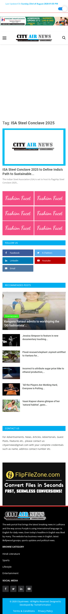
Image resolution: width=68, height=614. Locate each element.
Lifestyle (7, 566)
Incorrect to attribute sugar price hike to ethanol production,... (43, 370)
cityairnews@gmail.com (15, 444)
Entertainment (10, 573)
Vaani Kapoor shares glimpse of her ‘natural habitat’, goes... (41, 403)
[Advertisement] (34, 80)
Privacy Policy (45, 611)
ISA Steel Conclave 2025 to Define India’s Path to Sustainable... (32, 172)
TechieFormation (42, 604)
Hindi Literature (11, 553)
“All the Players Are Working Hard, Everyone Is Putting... (40, 387)
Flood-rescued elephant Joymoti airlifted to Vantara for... (44, 354)
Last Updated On (31, 3)
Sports (6, 560)
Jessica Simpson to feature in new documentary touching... (40, 337)
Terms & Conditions (24, 611)
